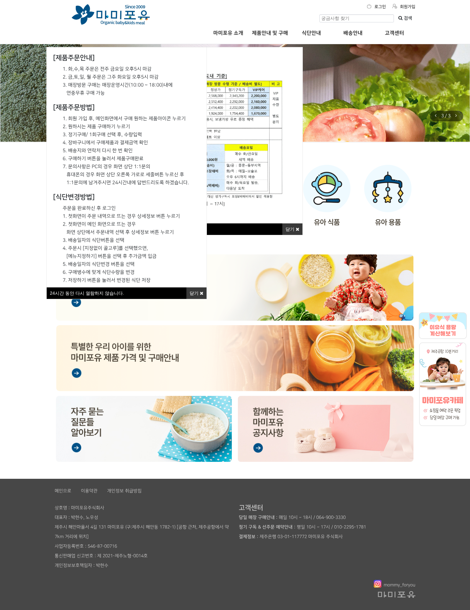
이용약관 (89, 490)
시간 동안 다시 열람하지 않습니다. (87, 293)
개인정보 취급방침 (124, 490)
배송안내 (353, 33)
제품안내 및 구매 (270, 33)
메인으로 (63, 490)
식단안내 (311, 33)
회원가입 (407, 6)
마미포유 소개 (228, 33)
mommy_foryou (399, 584)
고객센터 (394, 33)
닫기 (291, 229)
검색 (407, 18)
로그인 (379, 6)
